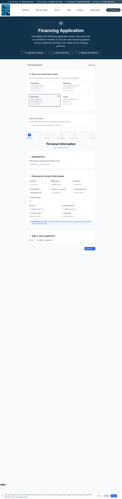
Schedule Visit (114, 10)
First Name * (33, 181)
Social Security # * (81, 189)
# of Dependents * (35, 197)
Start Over (91, 65)
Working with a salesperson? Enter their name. (44, 161)
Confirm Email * (69, 206)
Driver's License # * (59, 189)
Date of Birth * (36, 189)
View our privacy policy (20, 497)
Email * (33, 206)
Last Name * (77, 181)
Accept (114, 496)
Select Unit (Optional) (36, 118)
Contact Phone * (36, 213)
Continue (89, 249)
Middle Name (55, 181)
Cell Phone (67, 213)
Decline (106, 496)
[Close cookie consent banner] (119, 496)
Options (99, 496)
